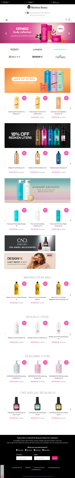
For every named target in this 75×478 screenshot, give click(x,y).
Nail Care (38, 450)
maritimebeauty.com (54, 467)
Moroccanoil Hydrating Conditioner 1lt (37, 225)
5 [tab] (43, 122)
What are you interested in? (37, 447)
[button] (5, 33)
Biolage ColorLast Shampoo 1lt (16, 337)
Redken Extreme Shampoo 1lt (58, 168)
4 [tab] (40, 122)
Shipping (28, 467)
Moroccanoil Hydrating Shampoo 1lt (16, 225)
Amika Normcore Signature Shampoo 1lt (58, 112)
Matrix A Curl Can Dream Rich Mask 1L (37, 298)
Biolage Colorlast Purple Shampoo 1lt (58, 337)
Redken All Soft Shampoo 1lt (16, 168)
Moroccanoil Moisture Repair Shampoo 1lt (58, 225)
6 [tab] (42, 177)
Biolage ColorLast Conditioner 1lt (37, 337)
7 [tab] (44, 177)
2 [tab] (35, 122)
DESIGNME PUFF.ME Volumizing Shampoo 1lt (37, 377)
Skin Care (29, 450)
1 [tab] (32, 122)
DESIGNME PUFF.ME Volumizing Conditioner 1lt (58, 377)
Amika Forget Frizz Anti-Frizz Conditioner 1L (37, 112)
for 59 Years (6, 2)
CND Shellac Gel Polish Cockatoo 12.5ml (58, 413)
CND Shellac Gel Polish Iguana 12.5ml (37, 413)
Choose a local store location (38, 15)
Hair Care (20, 450)
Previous (4, 108)
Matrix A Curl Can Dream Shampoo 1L (16, 298)
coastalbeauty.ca (36, 469)
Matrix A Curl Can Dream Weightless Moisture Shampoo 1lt (58, 298)
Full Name (19, 454)
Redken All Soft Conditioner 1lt (37, 168)
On (27, 13)
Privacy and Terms (39, 467)
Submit (55, 458)
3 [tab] (37, 122)
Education (47, 450)
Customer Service (17, 467)
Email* (36, 454)
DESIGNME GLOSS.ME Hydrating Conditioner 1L (16, 377)
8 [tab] (47, 177)
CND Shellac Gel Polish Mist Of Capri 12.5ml (16, 413)
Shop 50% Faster (56, 2)
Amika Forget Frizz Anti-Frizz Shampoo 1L (16, 112)
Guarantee (31, 2)
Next (70, 108)
